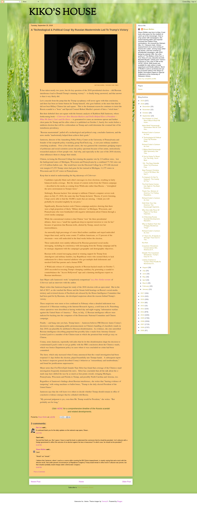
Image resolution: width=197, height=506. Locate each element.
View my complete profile (147, 79)
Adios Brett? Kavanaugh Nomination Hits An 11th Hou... (151, 127)
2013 (143, 306)
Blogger (119, 501)
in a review (101, 279)
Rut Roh (145, 243)
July (144, 271)
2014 (143, 302)
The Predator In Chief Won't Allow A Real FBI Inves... (151, 120)
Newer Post (35, 482)
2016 (143, 296)
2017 (143, 293)
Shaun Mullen (41, 449)
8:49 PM (39, 467)
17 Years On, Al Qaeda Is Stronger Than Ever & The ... (151, 238)
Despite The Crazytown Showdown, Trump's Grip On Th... (150, 255)
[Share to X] (65, 417)
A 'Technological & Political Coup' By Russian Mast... (151, 139)
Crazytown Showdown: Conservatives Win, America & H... (150, 248)
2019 (143, 101)
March (145, 283)
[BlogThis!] (63, 417)
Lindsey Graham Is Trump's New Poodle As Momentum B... (151, 262)
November (146, 109)
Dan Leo (39, 427)
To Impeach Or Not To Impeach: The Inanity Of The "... (150, 179)
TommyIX (105, 501)
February (146, 286)
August (145, 267)
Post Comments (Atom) (85, 487)
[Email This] (61, 417)
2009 (143, 318)
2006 (143, 327)
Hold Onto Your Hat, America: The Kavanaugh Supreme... (151, 205)
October (146, 113)
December (146, 106)
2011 (142, 312)
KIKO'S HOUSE (62, 12)
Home (81, 482)
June (144, 274)
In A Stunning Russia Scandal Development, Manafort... (151, 219)
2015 (143, 299)
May (144, 277)
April (144, 280)
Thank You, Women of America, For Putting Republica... (150, 193)
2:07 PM (39, 433)
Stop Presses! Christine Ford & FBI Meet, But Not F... (150, 172)
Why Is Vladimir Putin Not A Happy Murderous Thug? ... (151, 226)
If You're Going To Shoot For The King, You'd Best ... (151, 158)
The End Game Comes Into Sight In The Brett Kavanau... (151, 186)
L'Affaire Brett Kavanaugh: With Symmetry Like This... (151, 151)
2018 (143, 104)
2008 (143, 321)
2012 (143, 309)
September (147, 116)
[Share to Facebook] (67, 417)
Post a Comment (39, 472)
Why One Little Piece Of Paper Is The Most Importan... (150, 212)
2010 (143, 315)
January (146, 289)
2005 (143, 330)
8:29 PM (39, 445)
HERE (60, 408)
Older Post (126, 482)
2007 (143, 324)
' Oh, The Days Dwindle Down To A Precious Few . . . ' (150, 165)
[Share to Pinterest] (69, 417)
